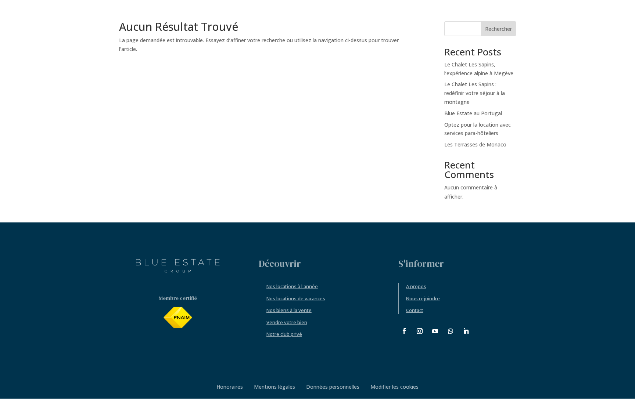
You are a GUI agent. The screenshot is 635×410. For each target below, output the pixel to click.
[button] (592, 24)
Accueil (40, 24)
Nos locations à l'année (292, 286)
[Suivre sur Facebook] (404, 331)
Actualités (68, 24)
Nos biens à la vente (289, 310)
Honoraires (229, 386)
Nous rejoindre (423, 298)
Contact (414, 310)
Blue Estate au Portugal (473, 113)
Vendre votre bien (286, 322)
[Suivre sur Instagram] (420, 331)
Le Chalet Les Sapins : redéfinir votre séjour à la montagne (474, 93)
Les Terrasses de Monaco (475, 144)
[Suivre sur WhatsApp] (450, 331)
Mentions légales (274, 386)
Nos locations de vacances (295, 298)
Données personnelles (332, 386)
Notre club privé (284, 334)
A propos (416, 286)
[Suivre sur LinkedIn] (466, 331)
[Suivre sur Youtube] (435, 331)
